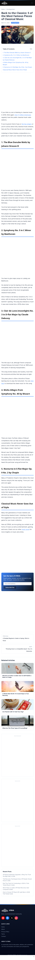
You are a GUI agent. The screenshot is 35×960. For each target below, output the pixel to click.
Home (3, 927)
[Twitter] (12, 918)
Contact (3, 936)
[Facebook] (7, 918)
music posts (25, 529)
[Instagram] (16, 918)
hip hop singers (27, 124)
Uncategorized (15, 22)
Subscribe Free (10, 587)
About (3, 929)
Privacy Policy (5, 931)
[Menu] (32, 3)
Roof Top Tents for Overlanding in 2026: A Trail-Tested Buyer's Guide (16, 884)
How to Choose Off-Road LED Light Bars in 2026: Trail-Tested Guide (16, 893)
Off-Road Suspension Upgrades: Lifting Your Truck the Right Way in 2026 (17, 875)
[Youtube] (3, 918)
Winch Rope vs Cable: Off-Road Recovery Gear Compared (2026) (16, 888)
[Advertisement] (17, 91)
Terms (3, 934)
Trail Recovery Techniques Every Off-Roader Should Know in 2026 (17, 879)
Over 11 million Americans (23, 115)
